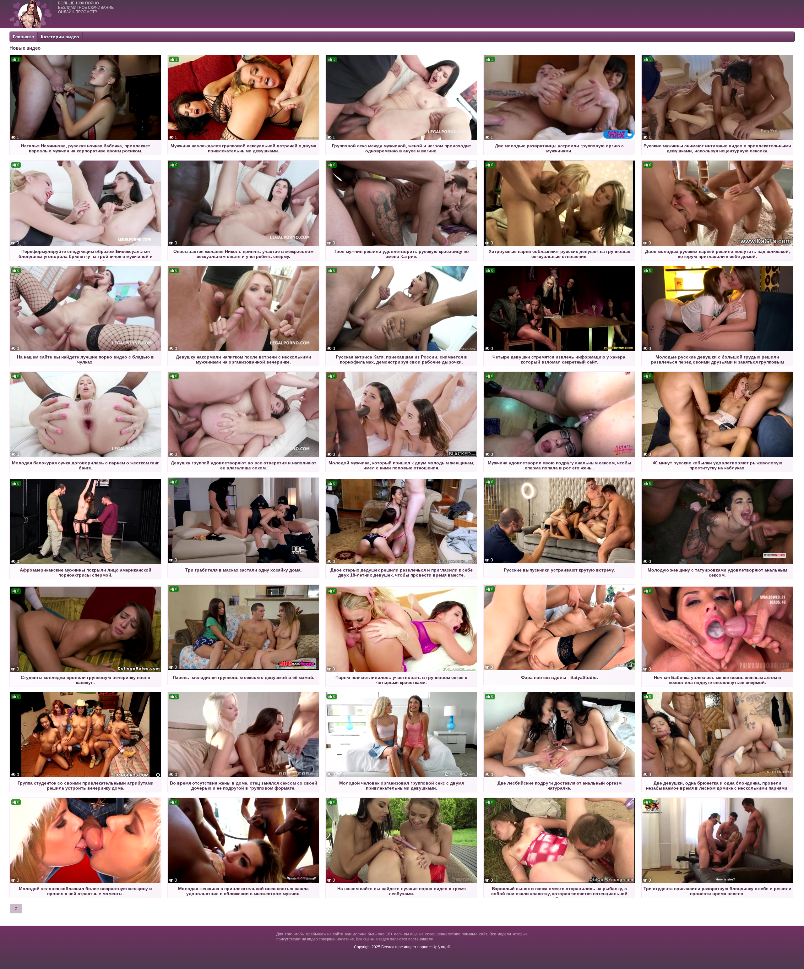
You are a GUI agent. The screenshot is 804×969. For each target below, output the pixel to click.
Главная (22, 36)
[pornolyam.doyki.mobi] (30, 14)
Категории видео (60, 36)
